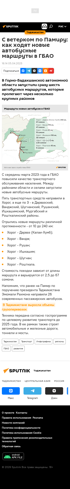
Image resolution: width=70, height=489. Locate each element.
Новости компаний (13, 422)
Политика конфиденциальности (21, 427)
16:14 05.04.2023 (12, 63)
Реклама (38, 417)
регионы (59, 341)
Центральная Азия (37, 381)
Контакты (21, 412)
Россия (59, 381)
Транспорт (26, 341)
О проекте (8, 412)
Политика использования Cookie (21, 432)
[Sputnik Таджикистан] (11, 28)
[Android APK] (13, 457)
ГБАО (6, 348)
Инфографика (43, 341)
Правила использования (16, 417)
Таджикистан (10, 341)
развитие (18, 348)
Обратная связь (11, 446)
